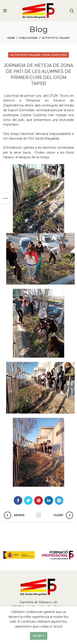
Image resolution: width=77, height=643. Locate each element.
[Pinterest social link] (38, 500)
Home (11, 37)
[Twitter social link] (28, 500)
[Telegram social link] (59, 500)
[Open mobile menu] (5, 10)
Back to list (38, 515)
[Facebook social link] (18, 500)
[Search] (72, 10)
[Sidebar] (5, 198)
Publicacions (28, 37)
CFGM (46, 55)
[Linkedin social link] (48, 500)
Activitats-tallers (56, 37)
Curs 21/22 (59, 55)
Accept (38, 635)
